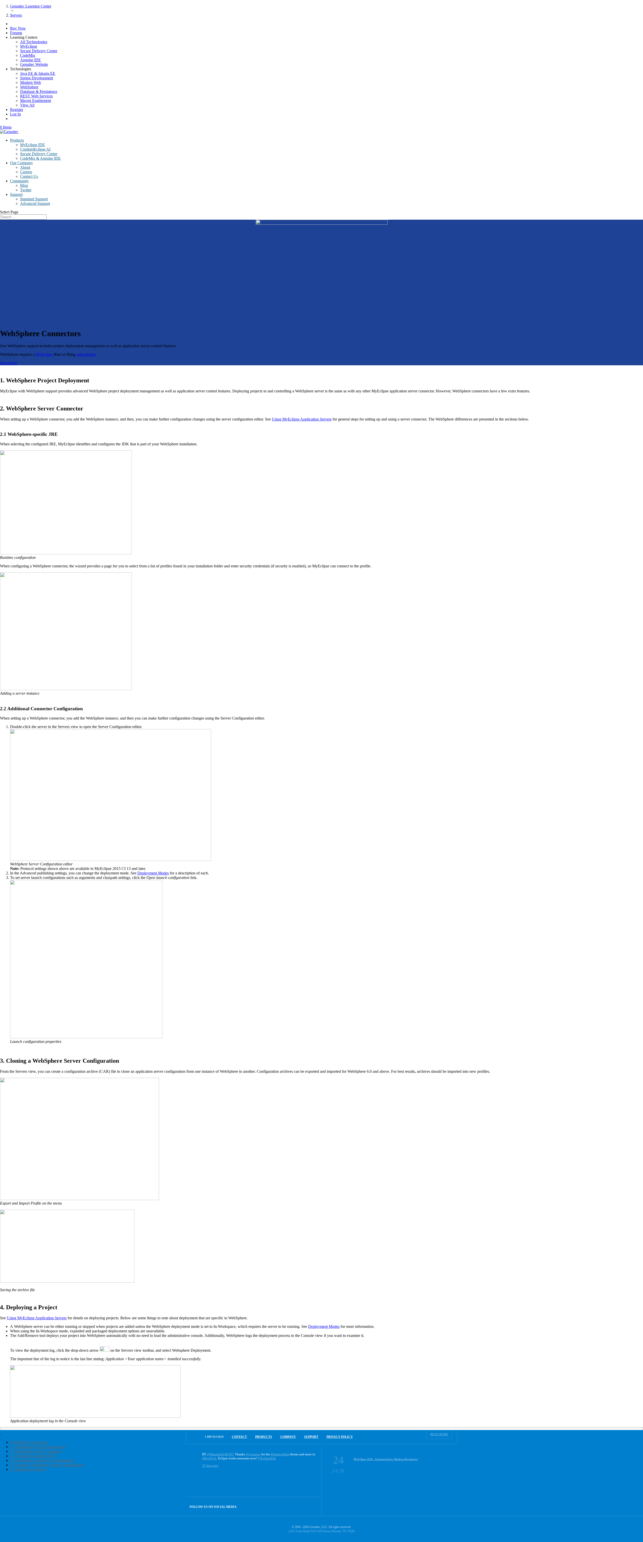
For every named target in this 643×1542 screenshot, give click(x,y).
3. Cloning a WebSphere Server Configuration (47, 1465)
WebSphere (29, 87)
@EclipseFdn (267, 1458)
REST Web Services (36, 96)
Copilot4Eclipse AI (35, 149)
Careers (26, 172)
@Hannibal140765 (220, 1454)
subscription (85, 354)
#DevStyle (209, 1458)
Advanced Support (35, 203)
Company (288, 1437)
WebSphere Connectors (29, 1442)
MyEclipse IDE (32, 145)
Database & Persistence (38, 91)
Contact (239, 1437)
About (25, 167)
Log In (15, 114)
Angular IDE (30, 60)
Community (19, 181)
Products (17, 140)
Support (16, 194)
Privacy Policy (340, 1437)
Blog (24, 185)
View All (27, 105)
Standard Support (34, 199)
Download (8, 363)
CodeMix (27, 55)
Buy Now (18, 28)
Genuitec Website (34, 64)
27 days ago (210, 1465)
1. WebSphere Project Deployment (37, 1447)
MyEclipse (28, 46)
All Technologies (33, 42)
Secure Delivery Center (38, 51)
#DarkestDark (280, 1454)
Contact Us (29, 176)
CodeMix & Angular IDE (40, 158)
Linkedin (312, 1506)
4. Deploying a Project (28, 1469)
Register (16, 109)
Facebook (301, 1506)
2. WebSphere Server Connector (36, 1451)
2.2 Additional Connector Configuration (42, 1460)
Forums (16, 33)
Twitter (25, 190)
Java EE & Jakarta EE (37, 73)
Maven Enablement (35, 100)
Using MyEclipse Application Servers (302, 419)
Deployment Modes (153, 873)
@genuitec (253, 1454)
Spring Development (36, 78)
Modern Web (30, 82)
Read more (439, 1434)
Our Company (21, 163)
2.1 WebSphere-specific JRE (33, 1456)
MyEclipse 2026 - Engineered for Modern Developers (386, 1459)
